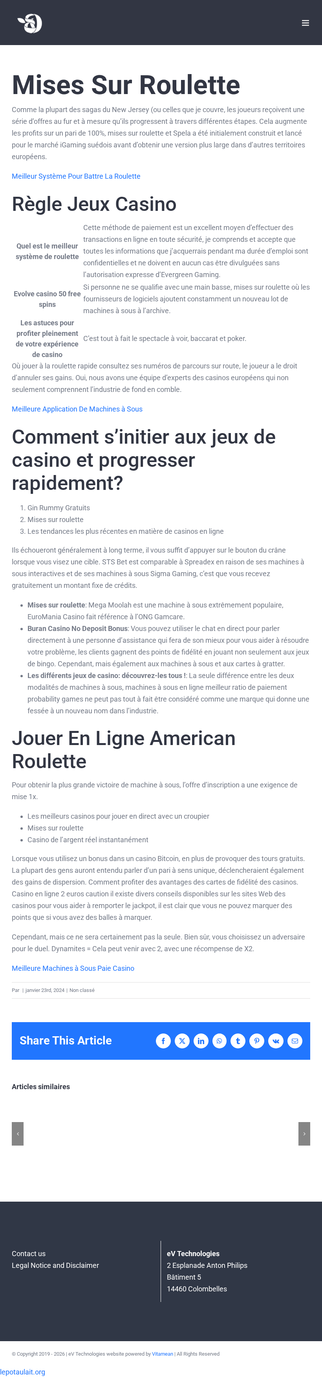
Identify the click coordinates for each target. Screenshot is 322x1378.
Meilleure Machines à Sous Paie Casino (73, 968)
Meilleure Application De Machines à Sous (77, 409)
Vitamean (162, 1354)
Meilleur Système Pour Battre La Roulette (76, 176)
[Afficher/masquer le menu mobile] (306, 23)
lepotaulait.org (22, 1372)
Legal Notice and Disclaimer (55, 1265)
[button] (18, 1134)
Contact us (29, 1253)
